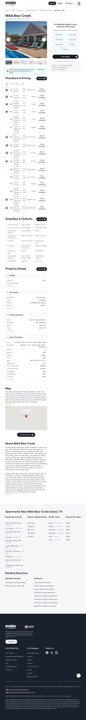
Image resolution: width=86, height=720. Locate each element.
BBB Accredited (32, 676)
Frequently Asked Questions (14, 656)
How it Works (9, 653)
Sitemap (29, 673)
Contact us (11, 642)
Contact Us (9, 670)
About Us (30, 656)
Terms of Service (32, 666)
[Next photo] (44, 40)
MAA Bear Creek (18, 15)
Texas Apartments (33, 653)
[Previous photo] (8, 40)
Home (7, 10)
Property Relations (11, 666)
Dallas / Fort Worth (17, 10)
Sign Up (52, 3)
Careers (29, 660)
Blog (6, 663)
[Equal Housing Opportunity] (29, 626)
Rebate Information (11, 660)
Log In (60, 3)
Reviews (29, 663)
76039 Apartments (46, 10)
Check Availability (42, 90)
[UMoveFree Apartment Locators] (10, 626)
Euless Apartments (32, 10)
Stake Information (62, 696)
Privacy (29, 670)
